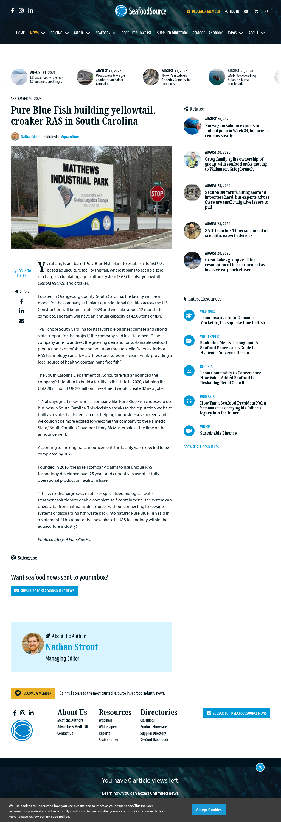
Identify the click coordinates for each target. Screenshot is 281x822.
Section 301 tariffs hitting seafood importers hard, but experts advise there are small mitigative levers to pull (237, 199)
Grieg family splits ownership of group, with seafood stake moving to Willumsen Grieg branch (236, 164)
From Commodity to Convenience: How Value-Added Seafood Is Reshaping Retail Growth (231, 378)
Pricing (56, 33)
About (253, 33)
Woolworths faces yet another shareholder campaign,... (110, 79)
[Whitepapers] (192, 340)
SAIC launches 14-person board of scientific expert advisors (236, 233)
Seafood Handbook (208, 33)
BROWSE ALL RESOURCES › (202, 446)
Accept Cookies (209, 809)
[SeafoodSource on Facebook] (13, 10)
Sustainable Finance (218, 433)
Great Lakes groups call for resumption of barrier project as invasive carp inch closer (235, 265)
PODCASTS (207, 396)
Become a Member (37, 693)
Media (79, 33)
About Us (72, 712)
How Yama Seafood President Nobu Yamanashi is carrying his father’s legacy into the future (233, 408)
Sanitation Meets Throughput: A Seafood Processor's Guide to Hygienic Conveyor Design (229, 348)
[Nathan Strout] (16, 136)
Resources (115, 712)
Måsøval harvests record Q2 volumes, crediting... (46, 79)
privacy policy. (58, 816)
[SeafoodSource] (141, 11)
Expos (232, 33)
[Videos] (192, 430)
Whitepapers (108, 726)
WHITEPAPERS (210, 336)
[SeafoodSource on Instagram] (21, 10)
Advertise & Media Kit (72, 726)
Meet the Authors (70, 720)
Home (20, 33)
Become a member (206, 11)
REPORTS (206, 366)
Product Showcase (136, 33)
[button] (21, 301)
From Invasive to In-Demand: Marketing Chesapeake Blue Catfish (232, 320)
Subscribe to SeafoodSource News (46, 590)
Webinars (105, 720)
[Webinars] (192, 315)
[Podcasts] (192, 400)
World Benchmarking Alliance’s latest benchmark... (242, 79)
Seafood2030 (106, 33)
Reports (104, 733)
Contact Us (65, 733)
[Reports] (192, 370)
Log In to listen (24, 273)
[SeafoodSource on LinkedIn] (30, 10)
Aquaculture (70, 136)
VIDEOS (205, 426)
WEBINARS (207, 311)
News (34, 33)
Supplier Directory (172, 33)
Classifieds (147, 720)
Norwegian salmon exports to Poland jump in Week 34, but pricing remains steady (237, 131)
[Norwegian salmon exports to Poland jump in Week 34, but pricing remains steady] (192, 126)
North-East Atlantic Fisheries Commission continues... (176, 79)
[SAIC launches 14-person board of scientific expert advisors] (192, 230)
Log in (234, 11)
